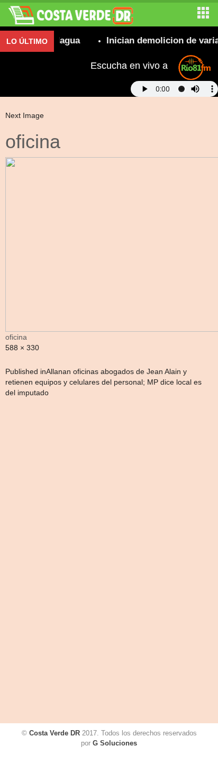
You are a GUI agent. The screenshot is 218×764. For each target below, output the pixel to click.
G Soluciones (115, 743)
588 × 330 (22, 347)
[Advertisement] (50, 562)
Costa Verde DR (54, 733)
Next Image (24, 115)
